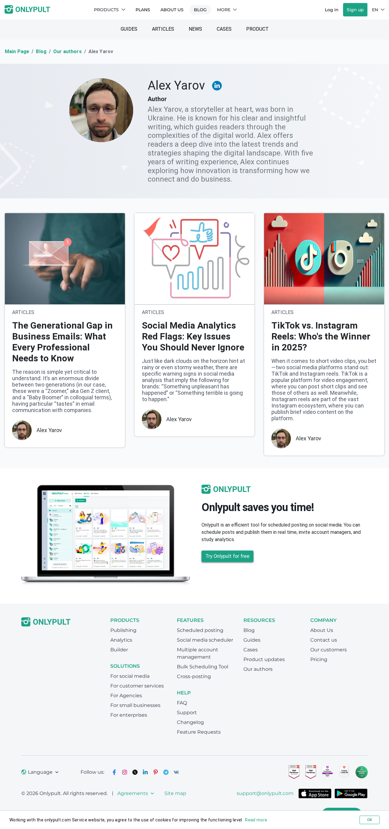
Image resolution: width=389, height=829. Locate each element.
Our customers (328, 650)
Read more (256, 819)
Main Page (17, 51)
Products (106, 9)
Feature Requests (199, 732)
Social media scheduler (205, 640)
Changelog (190, 722)
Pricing (318, 659)
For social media (130, 676)
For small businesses (135, 705)
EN (375, 9)
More (223, 9)
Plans (143, 9)
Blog (200, 9)
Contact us (323, 640)
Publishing (123, 630)
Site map (175, 793)
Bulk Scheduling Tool (202, 667)
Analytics (121, 640)
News (195, 29)
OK (369, 820)
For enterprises (128, 715)
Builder (119, 650)
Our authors (67, 51)
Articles (163, 29)
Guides (129, 29)
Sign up (355, 9)
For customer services (137, 686)
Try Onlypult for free (227, 556)
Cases (224, 29)
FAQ (182, 703)
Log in (332, 9)
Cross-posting (194, 676)
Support (187, 712)
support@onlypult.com (265, 793)
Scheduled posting (200, 630)
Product (257, 29)
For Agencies (126, 695)
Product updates (264, 659)
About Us (172, 9)
